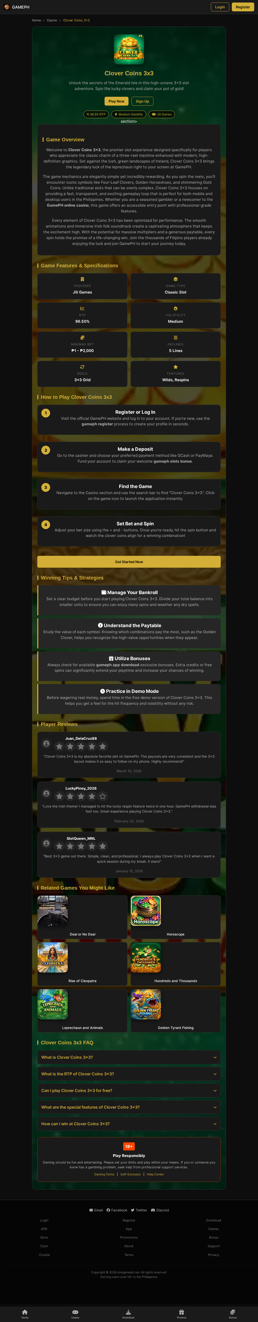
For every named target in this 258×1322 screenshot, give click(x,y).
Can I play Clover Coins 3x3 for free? (76, 1090)
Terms (129, 1255)
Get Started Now (129, 562)
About (129, 1246)
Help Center (155, 1174)
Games (213, 1229)
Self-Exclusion (130, 1174)
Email (98, 1210)
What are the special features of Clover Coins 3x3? (90, 1107)
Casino (52, 20)
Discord (162, 1210)
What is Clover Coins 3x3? (67, 1057)
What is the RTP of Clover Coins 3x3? (77, 1073)
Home (36, 20)
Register (243, 7)
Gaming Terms (104, 1174)
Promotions (129, 1237)
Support (214, 1246)
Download (213, 1220)
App (129, 1229)
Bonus (213, 1237)
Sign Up (142, 101)
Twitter (141, 1210)
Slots (44, 1237)
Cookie (44, 1255)
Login (220, 7)
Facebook (119, 1210)
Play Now (116, 101)
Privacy (213, 1255)
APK (44, 1229)
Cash (44, 1246)
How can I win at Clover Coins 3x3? (75, 1123)
